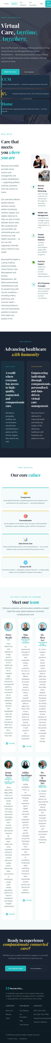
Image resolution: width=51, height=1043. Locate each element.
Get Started (24, 1025)
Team (8, 1018)
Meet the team (10, 72)
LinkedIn (12, 743)
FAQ (41, 4)
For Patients (23, 3)
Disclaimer (23, 1039)
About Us (9, 1011)
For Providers (33, 3)
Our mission (29, 72)
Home (6, 4)
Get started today (15, 968)
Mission (8, 1014)
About (14, 4)
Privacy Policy (12, 1039)
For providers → (36, 968)
